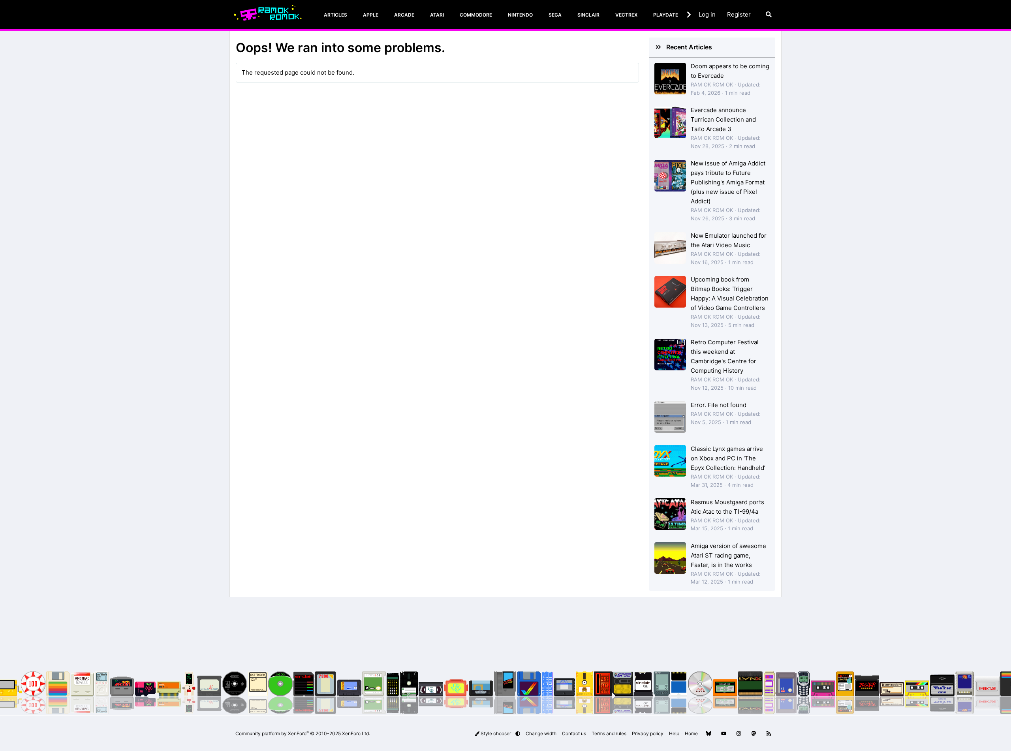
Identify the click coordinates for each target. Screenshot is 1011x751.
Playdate (665, 15)
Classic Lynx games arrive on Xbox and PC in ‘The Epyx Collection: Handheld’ (728, 458)
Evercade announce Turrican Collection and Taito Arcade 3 (723, 119)
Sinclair (588, 15)
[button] (518, 733)
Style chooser (495, 733)
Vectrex (626, 15)
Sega (555, 15)
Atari (437, 15)
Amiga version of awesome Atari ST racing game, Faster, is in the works (728, 555)
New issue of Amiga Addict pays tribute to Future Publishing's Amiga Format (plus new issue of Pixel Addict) (728, 182)
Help (674, 733)
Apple (370, 15)
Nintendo (520, 15)
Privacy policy (647, 733)
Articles (335, 15)
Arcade (404, 15)
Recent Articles (689, 47)
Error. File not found (718, 405)
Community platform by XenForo (302, 733)
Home (691, 733)
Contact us (574, 733)
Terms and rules (609, 733)
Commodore (476, 15)
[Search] (768, 14)
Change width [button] (541, 733)
